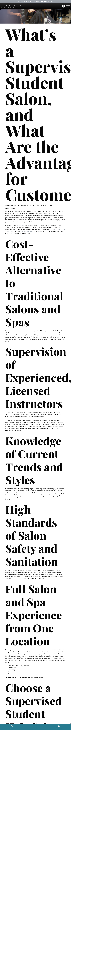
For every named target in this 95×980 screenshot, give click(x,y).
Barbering (15, 205)
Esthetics (32, 205)
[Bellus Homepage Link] (11, 6)
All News (8, 205)
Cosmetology (24, 205)
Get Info (35, 728)
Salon (50, 205)
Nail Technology (42, 205)
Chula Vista (61, 229)
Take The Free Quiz (46, 1)
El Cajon (10, 231)
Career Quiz (59, 728)
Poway (55, 229)
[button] (63, 6)
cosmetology (21, 225)
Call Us (12, 728)
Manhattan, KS (27, 231)
